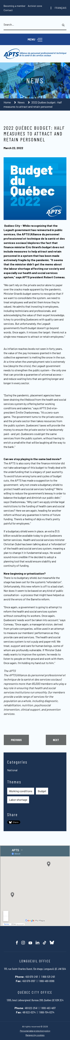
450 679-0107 (28, 981)
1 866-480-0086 (46, 981)
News (21, 102)
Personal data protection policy (35, 1031)
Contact (8, 10)
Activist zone (35, 5)
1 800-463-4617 (48, 1008)
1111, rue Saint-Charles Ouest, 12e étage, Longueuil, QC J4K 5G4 (35, 968)
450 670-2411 (31, 976)
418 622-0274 (29, 1012)
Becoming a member (14, 5)
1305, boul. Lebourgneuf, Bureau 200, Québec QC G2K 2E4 (35, 1000)
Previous (16, 740)
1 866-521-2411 (48, 976)
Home (7, 102)
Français (60, 7)
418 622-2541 (31, 1008)
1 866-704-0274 (46, 1012)
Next (56, 740)
